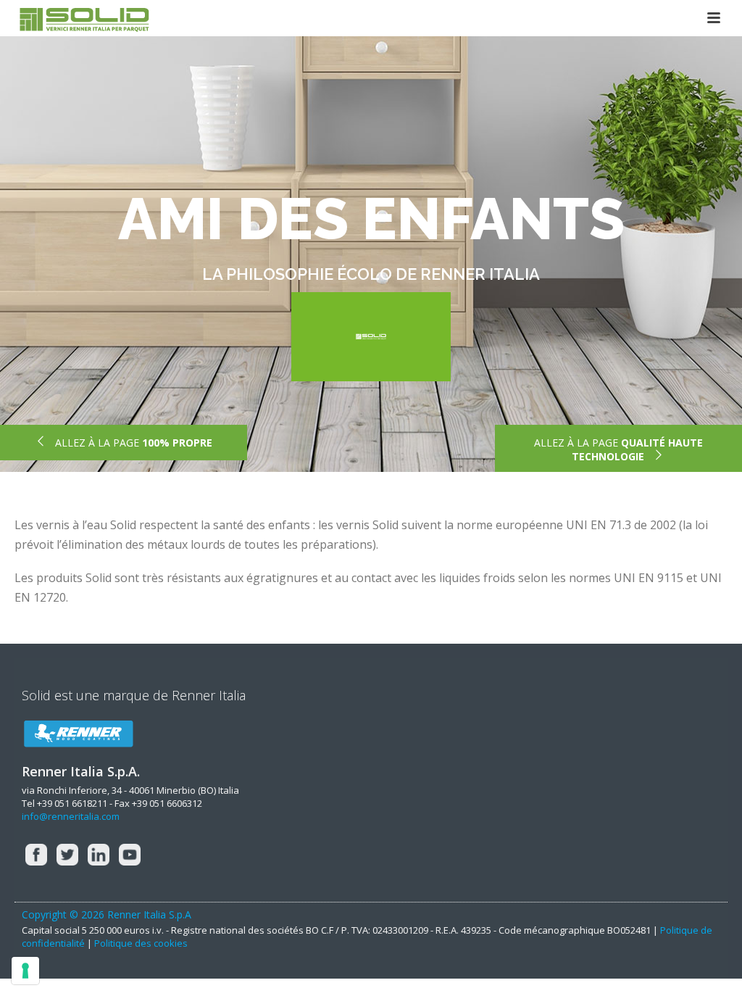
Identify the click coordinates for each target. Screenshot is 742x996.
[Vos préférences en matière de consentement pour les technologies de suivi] (25, 970)
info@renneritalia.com (71, 816)
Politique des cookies (141, 943)
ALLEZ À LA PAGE (132, 442)
